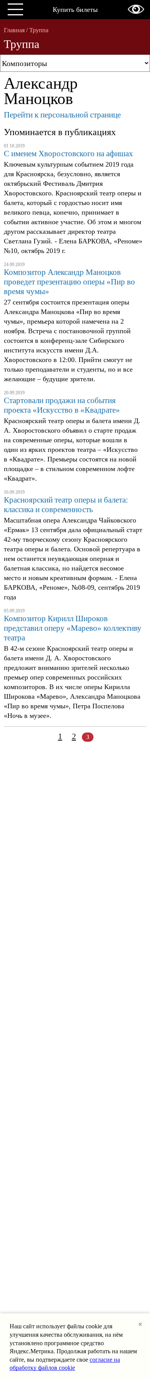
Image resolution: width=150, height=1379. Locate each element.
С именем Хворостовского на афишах (68, 153)
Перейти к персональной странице (62, 114)
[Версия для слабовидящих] (136, 9)
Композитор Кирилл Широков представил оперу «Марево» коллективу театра (73, 628)
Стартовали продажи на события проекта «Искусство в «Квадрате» (62, 405)
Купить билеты (75, 9)
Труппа (38, 30)
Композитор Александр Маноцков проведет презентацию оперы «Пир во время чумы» (69, 282)
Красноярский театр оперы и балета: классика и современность (66, 504)
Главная (14, 30)
